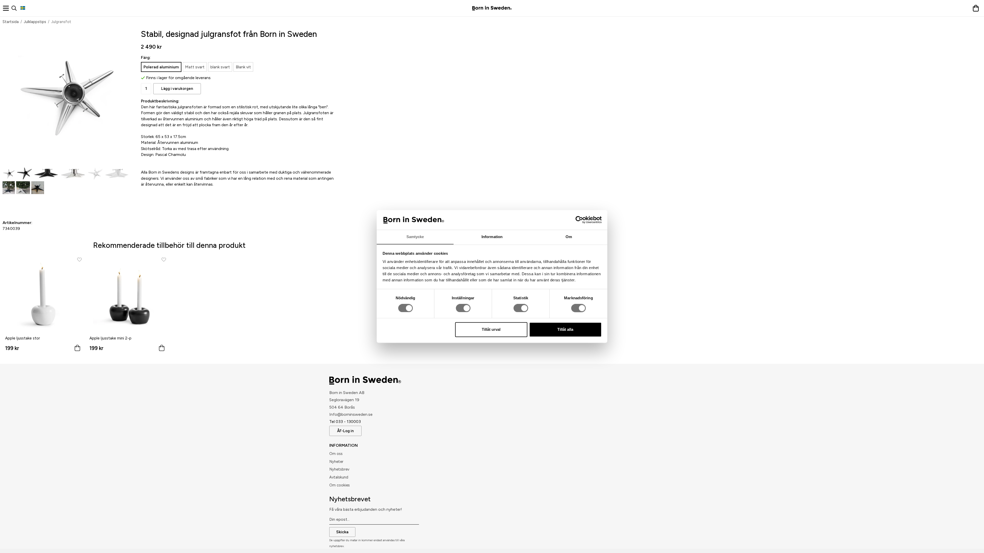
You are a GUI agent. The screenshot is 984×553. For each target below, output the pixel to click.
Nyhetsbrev (339, 469)
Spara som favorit (32, 202)
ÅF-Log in (345, 431)
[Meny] (7, 8)
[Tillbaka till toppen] (4, 545)
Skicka (342, 531)
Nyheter (336, 461)
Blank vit (243, 67)
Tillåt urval (491, 329)
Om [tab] (569, 237)
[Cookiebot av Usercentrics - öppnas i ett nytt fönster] (579, 220)
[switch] (463, 308)
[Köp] (77, 349)
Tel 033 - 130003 (345, 421)
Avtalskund (338, 477)
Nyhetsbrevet (350, 499)
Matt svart (194, 67)
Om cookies (339, 485)
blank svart (220, 67)
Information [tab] (492, 237)
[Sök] (16, 8)
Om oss (336, 453)
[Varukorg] (976, 8)
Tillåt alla (565, 329)
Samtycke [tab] (415, 237)
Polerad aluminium (161, 67)
